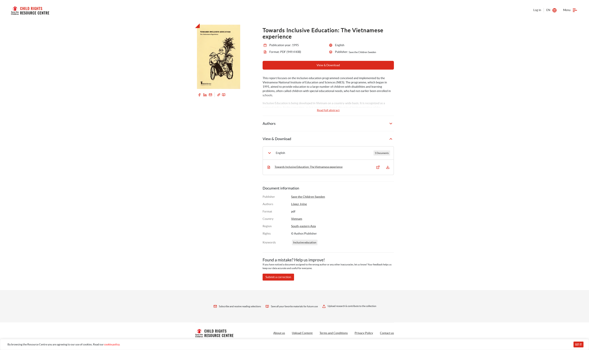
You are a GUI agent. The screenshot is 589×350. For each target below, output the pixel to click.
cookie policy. (112, 344)
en (548, 10)
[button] (302, 333)
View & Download (328, 65)
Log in (537, 10)
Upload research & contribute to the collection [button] (352, 306)
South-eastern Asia (303, 226)
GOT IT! (578, 344)
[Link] (218, 94)
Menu (567, 10)
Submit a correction (278, 277)
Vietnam (296, 218)
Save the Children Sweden (308, 196)
